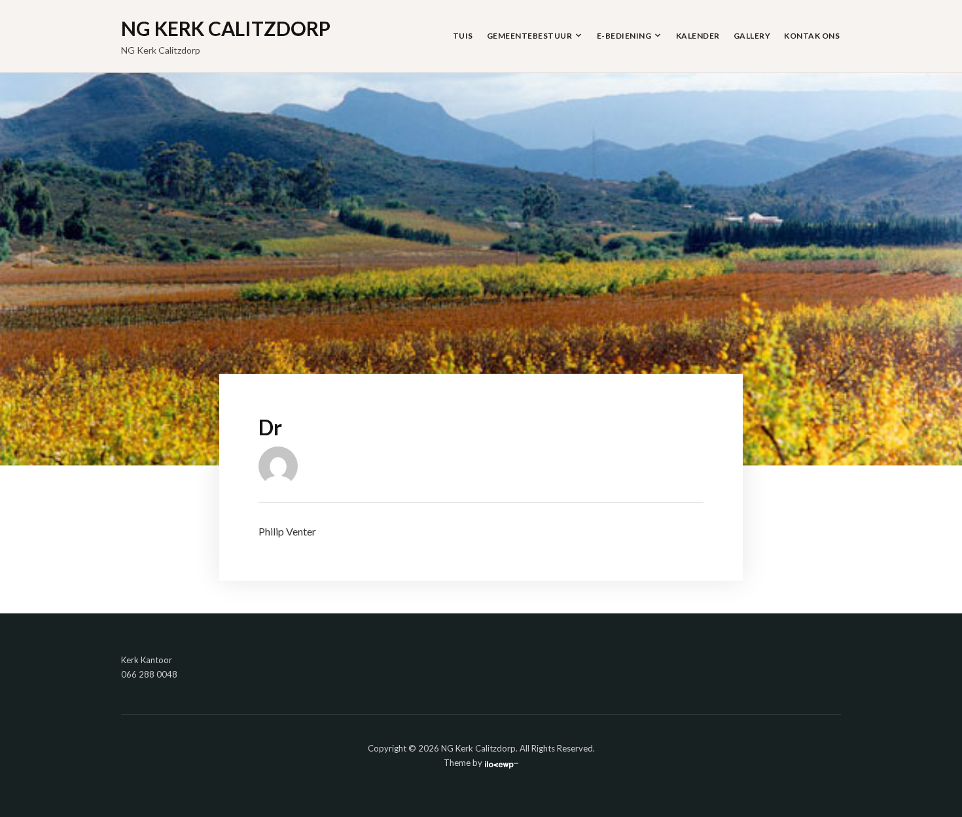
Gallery (752, 36)
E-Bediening (624, 36)
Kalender (698, 36)
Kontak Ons (812, 36)
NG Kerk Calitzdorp (225, 28)
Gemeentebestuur (530, 36)
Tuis (463, 36)
